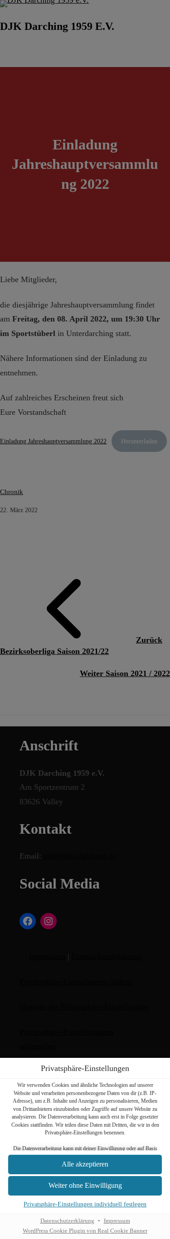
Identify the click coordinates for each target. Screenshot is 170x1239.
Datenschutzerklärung (67, 1221)
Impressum (117, 1221)
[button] (85, 1164)
